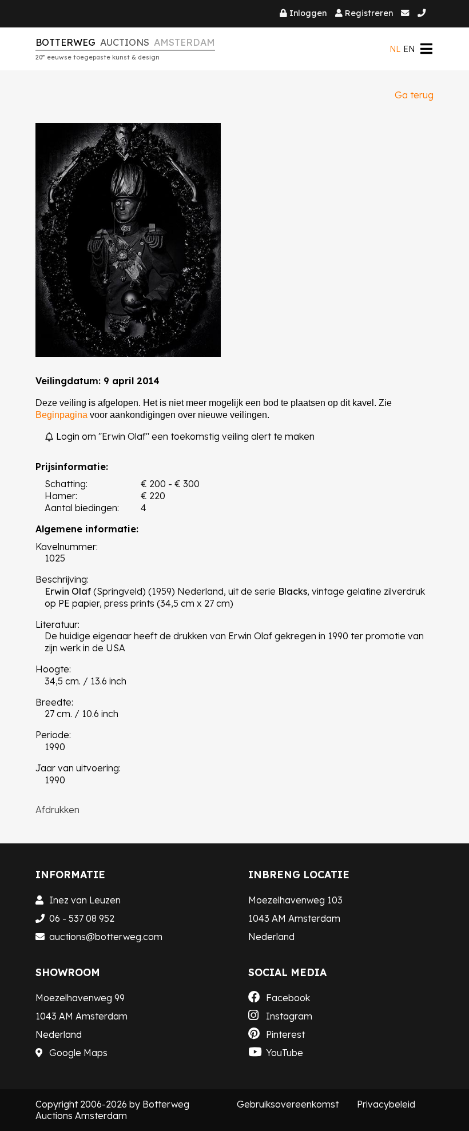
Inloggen (308, 13)
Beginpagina (61, 415)
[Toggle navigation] (426, 49)
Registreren (369, 13)
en (409, 49)
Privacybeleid (386, 1104)
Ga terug (414, 95)
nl (395, 49)
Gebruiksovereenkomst (288, 1104)
